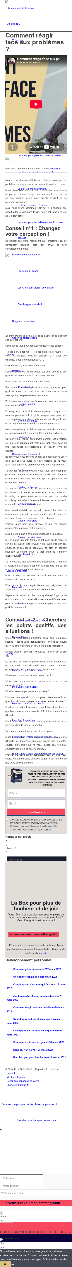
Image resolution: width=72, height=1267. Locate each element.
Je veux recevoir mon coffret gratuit (33, 934)
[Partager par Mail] (10, 851)
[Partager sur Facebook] (10, 840)
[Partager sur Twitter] (10, 846)
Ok (5, 1264)
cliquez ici (55, 168)
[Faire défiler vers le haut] (1, 1124)
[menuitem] (37, 1073)
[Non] (12, 1264)
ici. (45, 952)
